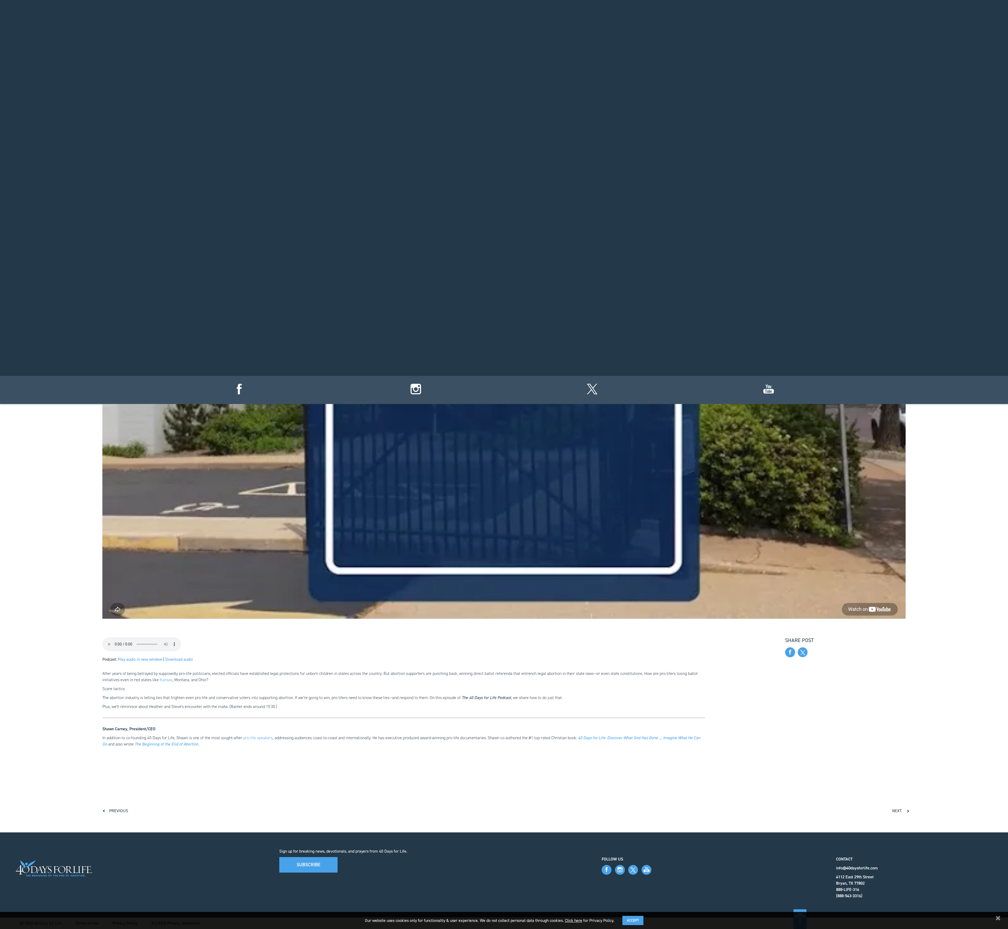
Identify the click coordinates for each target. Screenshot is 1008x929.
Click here (573, 920)
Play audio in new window (140, 659)
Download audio (179, 659)
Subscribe (309, 865)
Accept (633, 920)
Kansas (166, 680)
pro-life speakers (258, 738)
